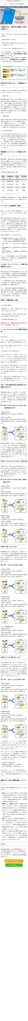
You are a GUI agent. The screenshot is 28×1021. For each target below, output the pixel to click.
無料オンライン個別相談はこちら (14, 860)
